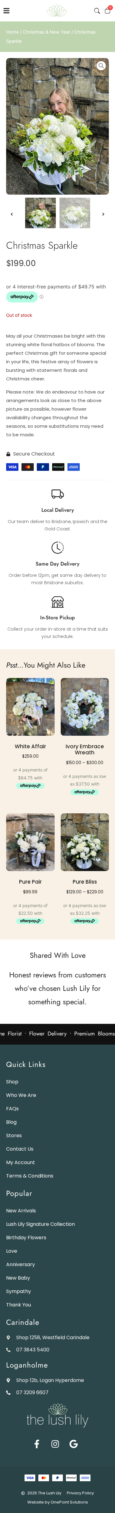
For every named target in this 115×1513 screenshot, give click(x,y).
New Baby (18, 1277)
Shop (12, 1081)
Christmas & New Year (46, 32)
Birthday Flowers (26, 1237)
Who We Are (21, 1095)
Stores (14, 1135)
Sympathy (18, 1291)
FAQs (12, 1108)
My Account (20, 1162)
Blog (11, 1122)
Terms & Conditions (29, 1175)
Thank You (18, 1304)
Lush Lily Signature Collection (40, 1224)
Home (12, 32)
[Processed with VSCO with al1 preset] (57, 126)
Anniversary (20, 1264)
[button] (11, 126)
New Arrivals (21, 1210)
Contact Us (19, 1148)
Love (11, 1251)
